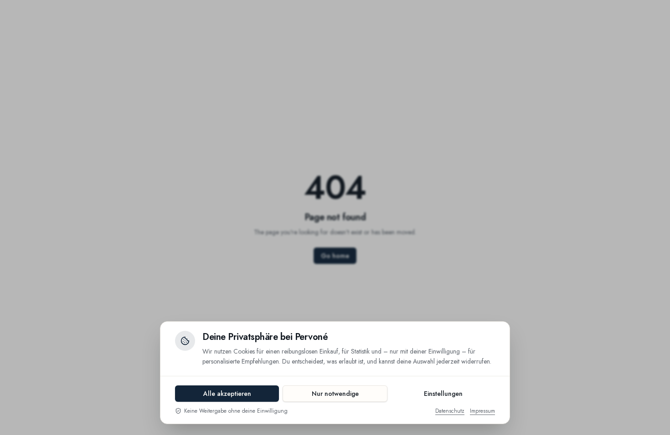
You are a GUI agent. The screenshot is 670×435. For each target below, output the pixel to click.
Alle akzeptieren (227, 393)
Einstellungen (443, 393)
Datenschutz (449, 411)
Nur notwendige (335, 393)
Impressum (482, 411)
